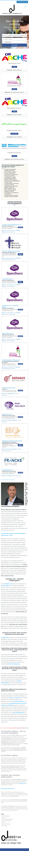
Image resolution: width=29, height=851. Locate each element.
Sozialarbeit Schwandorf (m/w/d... (14, 130)
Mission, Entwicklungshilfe (10, 190)
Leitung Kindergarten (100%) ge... (14, 85)
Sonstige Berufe (7, 193)
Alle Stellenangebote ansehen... (8, 479)
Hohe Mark (5, 420)
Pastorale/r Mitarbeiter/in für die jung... (11, 251)
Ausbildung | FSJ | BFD (9, 170)
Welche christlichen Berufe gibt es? (8, 788)
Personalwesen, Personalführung (11, 192)
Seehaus (5, 393)
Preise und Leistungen (6, 824)
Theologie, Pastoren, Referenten (11, 196)
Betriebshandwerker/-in (7, 470)
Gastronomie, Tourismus (9, 175)
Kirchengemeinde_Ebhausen (8, 367)
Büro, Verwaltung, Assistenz (10, 171)
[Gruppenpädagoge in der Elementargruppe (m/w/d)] (14, 101)
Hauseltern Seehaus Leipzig (8, 387)
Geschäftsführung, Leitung (10, 177)
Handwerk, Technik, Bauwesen (10, 179)
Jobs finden (14, 45)
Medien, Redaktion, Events (10, 188)
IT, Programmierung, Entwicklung (11, 183)
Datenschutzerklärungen (6, 820)
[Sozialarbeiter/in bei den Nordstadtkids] (14, 146)
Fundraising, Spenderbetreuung (11, 174)
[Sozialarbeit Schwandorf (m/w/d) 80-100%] (14, 124)
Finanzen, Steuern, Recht (9, 173)
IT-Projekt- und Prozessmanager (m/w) (11, 224)
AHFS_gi (5, 475)
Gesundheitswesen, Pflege (10, 178)
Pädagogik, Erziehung (9, 191)
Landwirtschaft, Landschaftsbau (11, 186)
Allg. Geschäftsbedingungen (7, 819)
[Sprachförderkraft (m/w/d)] (14, 57)
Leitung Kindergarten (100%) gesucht (11, 360)
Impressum (4, 817)
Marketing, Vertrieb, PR (9, 187)
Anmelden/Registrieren (22, 2)
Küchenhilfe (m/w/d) (7, 414)
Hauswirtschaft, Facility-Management (12, 180)
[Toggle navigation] (25, 6)
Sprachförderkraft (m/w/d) (14, 63)
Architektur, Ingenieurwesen (10, 169)
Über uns (3, 822)
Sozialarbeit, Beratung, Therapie (11, 195)
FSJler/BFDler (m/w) (7, 279)
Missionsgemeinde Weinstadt (9, 258)
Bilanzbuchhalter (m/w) (7, 333)
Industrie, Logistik (8, 182)
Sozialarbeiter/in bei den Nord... (14, 152)
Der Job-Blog (4, 825)
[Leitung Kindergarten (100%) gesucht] (14, 79)
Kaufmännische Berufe (9, 184)
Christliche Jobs (22, 783)
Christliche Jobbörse (6, 816)
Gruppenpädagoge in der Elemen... (14, 108)
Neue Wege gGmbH (7, 449)
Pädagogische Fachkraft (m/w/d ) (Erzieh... (12, 441)
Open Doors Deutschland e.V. (9, 230)
